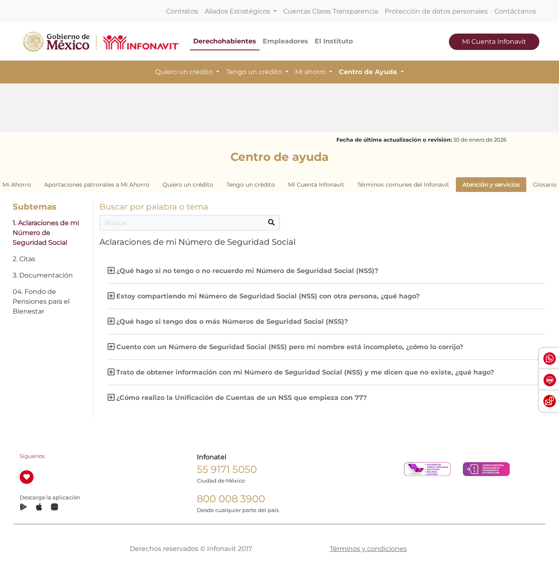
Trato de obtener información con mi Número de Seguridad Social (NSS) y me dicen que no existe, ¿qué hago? (305, 372)
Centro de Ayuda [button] (369, 72)
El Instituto (334, 41)
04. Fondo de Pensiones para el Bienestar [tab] (41, 301)
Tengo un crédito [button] (255, 72)
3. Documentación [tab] (43, 275)
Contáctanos (515, 11)
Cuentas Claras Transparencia (330, 11)
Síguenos (32, 456)
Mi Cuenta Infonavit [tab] (316, 184)
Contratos (182, 11)
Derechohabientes (224, 41)
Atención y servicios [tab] (491, 184)
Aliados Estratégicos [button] (238, 11)
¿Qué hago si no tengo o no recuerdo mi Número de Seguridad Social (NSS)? (247, 271)
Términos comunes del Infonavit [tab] (403, 184)
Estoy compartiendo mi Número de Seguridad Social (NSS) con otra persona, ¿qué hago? (267, 296)
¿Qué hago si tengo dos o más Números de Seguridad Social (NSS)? (232, 321)
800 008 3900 (231, 499)
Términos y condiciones (368, 549)
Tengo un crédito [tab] (250, 184)
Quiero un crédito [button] (184, 72)
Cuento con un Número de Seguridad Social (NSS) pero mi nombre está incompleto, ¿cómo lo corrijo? (289, 347)
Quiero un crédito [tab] (187, 184)
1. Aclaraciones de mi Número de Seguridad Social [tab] (46, 232)
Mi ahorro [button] (311, 72)
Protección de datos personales (436, 11)
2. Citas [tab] (24, 259)
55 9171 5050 (227, 469)
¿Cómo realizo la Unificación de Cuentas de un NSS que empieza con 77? (241, 398)
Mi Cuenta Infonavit (494, 41)
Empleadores (285, 41)
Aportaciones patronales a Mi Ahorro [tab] (96, 184)
